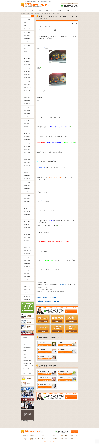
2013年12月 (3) (26, 204)
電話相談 (71, 438)
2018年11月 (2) (26, 25)
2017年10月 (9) (26, 54)
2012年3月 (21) (26, 273)
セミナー (25, 344)
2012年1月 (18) (26, 279)
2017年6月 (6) (26, 68)
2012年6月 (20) (26, 263)
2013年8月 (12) (26, 217)
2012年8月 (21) (26, 257)
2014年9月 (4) (26, 175)
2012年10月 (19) (27, 250)
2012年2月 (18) (26, 276)
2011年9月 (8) (26, 292)
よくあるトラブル (44, 438)
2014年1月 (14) (26, 201)
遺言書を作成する (55, 438)
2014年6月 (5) (26, 185)
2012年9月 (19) (26, 253)
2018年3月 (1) (26, 45)
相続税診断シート (27, 360)
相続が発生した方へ (35, 438)
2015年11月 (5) (26, 129)
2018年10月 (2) (26, 28)
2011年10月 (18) (27, 289)
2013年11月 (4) (26, 208)
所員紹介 (67, 10)
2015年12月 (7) (26, 126)
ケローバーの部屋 (27, 373)
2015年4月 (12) (26, 152)
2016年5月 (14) (26, 110)
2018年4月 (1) (26, 41)
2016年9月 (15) (26, 97)
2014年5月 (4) (26, 188)
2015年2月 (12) (26, 159)
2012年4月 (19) (26, 270)
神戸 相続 (63, 284)
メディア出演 (24, 438)
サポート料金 (64, 435)
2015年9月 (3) (26, 136)
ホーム (24, 10)
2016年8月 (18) (26, 100)
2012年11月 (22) (27, 247)
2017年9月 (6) (26, 58)
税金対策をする (65, 438)
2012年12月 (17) (27, 244)
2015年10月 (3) (26, 133)
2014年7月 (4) (26, 182)
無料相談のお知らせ (73, 435)
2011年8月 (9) (26, 296)
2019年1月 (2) (26, 19)
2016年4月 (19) (26, 113)
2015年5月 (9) (26, 149)
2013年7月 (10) (26, 221)
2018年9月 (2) (26, 32)
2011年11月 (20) (27, 286)
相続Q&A (25, 350)
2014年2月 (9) (26, 198)
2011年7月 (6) (26, 299)
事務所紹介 (59, 10)
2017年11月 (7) (26, 51)
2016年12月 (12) (27, 87)
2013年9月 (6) (26, 214)
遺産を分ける (33, 435)
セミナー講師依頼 (27, 347)
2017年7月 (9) (26, 64)
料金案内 (40, 10)
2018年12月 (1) (26, 22)
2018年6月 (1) (26, 38)
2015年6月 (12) (26, 146)
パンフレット (28, 369)
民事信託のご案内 (28, 364)
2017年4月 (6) (26, 74)
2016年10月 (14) (27, 94)
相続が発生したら (25, 435)
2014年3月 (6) (26, 195)
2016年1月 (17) (26, 123)
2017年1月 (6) (26, 84)
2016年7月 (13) (26, 103)
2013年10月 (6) (26, 211)
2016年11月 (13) (27, 90)
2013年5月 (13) (26, 227)
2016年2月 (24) (26, 120)
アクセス (74, 10)
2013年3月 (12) (26, 234)
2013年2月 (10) (26, 237)
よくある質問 (26, 354)
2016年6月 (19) (26, 107)
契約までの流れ (49, 10)
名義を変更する (34, 439)
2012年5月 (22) (26, 266)
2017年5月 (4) (26, 71)
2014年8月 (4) (26, 178)
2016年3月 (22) (26, 116)
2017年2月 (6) (26, 81)
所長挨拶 (25, 337)
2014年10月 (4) (26, 172)
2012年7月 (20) (26, 260)
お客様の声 (25, 357)
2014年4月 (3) (26, 191)
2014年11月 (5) (26, 169)
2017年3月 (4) (26, 77)
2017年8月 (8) (26, 61)
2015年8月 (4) (26, 139)
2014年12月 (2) (26, 165)
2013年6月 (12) (26, 224)
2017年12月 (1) (26, 48)
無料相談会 (32, 10)
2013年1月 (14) (26, 240)
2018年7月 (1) (26, 35)
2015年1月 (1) (26, 162)
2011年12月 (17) (27, 283)
